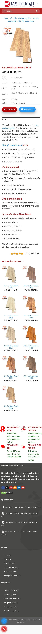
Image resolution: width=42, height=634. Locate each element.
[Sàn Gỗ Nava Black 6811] (11, 334)
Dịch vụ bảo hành (10, 594)
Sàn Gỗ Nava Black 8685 (11, 287)
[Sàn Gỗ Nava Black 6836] (11, 395)
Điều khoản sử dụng (11, 611)
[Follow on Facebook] (3, 488)
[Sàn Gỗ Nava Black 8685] (11, 274)
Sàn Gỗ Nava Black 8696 (11, 377)
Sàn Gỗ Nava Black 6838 (31, 377)
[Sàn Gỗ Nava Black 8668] (31, 304)
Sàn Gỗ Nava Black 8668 (31, 317)
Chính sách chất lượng (12, 599)
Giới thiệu (7, 559)
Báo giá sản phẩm (10, 571)
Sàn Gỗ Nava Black (26, 21)
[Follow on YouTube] (23, 488)
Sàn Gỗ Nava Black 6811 (11, 347)
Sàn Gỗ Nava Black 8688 (31, 347)
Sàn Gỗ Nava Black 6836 (11, 407)
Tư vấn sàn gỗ (9, 563)
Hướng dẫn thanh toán (12, 576)
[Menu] (38, 4)
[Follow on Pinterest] (11, 488)
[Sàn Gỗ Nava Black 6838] (31, 365)
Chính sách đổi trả (10, 607)
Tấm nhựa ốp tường (11, 567)
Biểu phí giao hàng (11, 603)
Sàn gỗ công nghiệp (22, 18)
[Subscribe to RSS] (15, 488)
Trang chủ (8, 18)
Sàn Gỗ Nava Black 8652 (11, 317)
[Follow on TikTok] (7, 488)
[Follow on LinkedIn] (19, 488)
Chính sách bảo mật (11, 590)
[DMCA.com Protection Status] (7, 492)
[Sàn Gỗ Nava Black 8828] (31, 274)
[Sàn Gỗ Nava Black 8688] (31, 334)
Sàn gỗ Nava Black (12, 145)
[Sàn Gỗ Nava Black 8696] (11, 365)
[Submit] (37, 11)
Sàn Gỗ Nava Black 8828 (31, 287)
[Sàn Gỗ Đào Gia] (20, 4)
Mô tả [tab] (4, 119)
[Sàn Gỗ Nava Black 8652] (11, 304)
